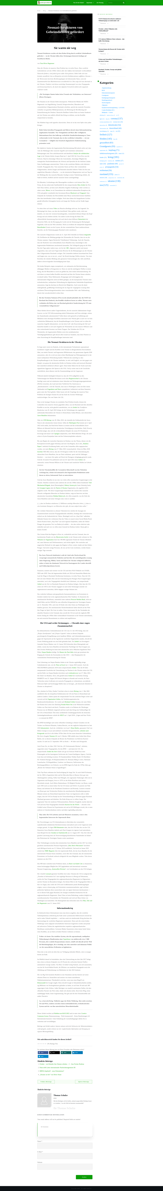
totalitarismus (103, 181)
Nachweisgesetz (106, 102)
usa (104, 185)
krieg (113, 157)
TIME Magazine (50, 851)
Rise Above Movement (76, 845)
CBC (67, 248)
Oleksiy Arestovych (70, 485)
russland (106, 174)
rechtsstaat (106, 170)
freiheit (106, 134)
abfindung (102, 115)
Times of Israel (60, 665)
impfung (114, 150)
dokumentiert (45, 728)
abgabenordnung (111, 115)
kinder (103, 157)
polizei (102, 167)
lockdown (111, 160)
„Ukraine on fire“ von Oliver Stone (50, 1074)
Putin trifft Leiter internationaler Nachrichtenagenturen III (57, 1067)
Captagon (57, 433)
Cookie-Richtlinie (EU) (108, 110)
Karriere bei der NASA (72, 804)
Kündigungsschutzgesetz (108, 98)
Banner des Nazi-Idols (66, 652)
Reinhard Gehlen (70, 702)
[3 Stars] (42, 1044)
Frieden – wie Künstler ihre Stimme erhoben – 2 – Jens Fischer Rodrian (62, 1064)
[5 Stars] (46, 1044)
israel (121, 153)
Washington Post (74, 423)
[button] (43, 1052)
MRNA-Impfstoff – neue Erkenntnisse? (52, 1071)
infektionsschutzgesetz (108, 153)
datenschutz (103, 125)
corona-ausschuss (106, 122)
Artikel (75, 407)
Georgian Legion (45, 488)
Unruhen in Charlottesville (59, 833)
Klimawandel (41, 983)
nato (103, 164)
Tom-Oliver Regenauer (47, 63)
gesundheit (106, 142)
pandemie (112, 164)
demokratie (114, 125)
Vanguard (83, 193)
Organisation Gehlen (54, 699)
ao (117, 115)
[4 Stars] (44, 1044)
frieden (106, 138)
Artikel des (52, 751)
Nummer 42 (53, 736)
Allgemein (104, 105)
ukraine (114, 181)
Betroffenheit (41, 227)
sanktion (116, 174)
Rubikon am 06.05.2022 (61, 1013)
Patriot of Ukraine (61, 488)
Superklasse (67, 939)
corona (117, 118)
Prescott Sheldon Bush (78, 599)
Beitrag (51, 449)
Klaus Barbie (75, 728)
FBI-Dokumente (59, 827)
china (107, 118)
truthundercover (74, 673)
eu (118, 131)
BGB (103, 90)
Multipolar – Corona (107, 112)
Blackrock (73, 193)
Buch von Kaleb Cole (76, 864)
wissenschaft (113, 185)
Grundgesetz (105, 95)
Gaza (115, 139)
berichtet (40, 452)
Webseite (40, 540)
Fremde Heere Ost (66, 704)
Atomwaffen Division (58, 869)
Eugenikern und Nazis (54, 389)
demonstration (104, 128)
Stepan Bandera (47, 652)
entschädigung (104, 131)
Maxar (48, 190)
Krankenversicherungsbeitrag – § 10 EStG (113, 107)
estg (112, 131)
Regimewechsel (74, 378)
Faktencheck (82, 219)
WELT (62, 715)
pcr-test (121, 164)
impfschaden (103, 150)
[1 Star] (38, 1044)
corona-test (118, 122)
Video (55, 208)
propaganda (111, 167)
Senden (84, 1177)
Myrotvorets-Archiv (62, 537)
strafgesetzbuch (112, 177)
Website (39, 1162)
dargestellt (87, 235)
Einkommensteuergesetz (108, 93)
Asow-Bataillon (42, 415)
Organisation (50, 540)
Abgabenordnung (106, 88)
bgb (102, 119)
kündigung (103, 160)
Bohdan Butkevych (59, 496)
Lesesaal (48, 874)
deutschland (115, 128)
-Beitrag (47, 420)
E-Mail (40, 1152)
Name (39, 1141)
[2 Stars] (40, 1044)
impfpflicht (119, 146)
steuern (103, 177)
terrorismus (120, 177)
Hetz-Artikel (81, 185)
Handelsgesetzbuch (107, 100)
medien (119, 161)
